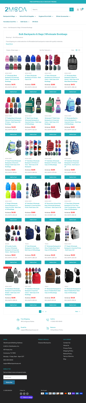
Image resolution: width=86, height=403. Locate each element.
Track (27, 243)
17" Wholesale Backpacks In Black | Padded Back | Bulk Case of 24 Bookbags (72, 290)
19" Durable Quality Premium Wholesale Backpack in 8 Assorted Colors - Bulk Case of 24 (12, 249)
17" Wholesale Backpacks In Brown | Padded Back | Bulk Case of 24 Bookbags (53, 290)
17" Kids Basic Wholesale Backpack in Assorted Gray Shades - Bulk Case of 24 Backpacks (13, 291)
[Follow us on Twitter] (24, 393)
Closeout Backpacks (44, 343)
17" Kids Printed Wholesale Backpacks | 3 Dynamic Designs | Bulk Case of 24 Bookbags (13, 163)
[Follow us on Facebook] (21, 393)
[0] (81, 9)
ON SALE (35, 21)
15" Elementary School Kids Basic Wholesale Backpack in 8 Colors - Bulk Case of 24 (53, 205)
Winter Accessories (62, 16)
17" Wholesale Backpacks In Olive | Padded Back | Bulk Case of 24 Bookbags (53, 248)
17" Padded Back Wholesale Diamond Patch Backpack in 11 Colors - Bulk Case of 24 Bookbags (13, 121)
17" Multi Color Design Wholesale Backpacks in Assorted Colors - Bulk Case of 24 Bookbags (33, 121)
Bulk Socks (24, 21)
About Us (66, 345)
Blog (64, 359)
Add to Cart (13, 92)
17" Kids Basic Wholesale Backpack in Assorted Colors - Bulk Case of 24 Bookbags (32, 291)
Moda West (8, 73)
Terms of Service (68, 356)
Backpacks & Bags (9, 16)
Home (5, 27)
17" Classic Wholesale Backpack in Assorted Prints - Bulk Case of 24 (72, 248)
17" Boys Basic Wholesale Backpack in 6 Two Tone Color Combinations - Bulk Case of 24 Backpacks (72, 206)
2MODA (7, 243)
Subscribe (9, 382)
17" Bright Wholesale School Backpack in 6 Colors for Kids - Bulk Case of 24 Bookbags (13, 206)
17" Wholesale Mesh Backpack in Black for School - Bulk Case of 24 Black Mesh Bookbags (71, 78)
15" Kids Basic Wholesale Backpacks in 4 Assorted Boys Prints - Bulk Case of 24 (72, 163)
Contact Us (66, 343)
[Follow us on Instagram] (27, 393)
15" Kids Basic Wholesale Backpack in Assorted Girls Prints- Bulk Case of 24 (32, 205)
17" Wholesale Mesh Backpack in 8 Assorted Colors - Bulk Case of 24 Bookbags (12, 78)
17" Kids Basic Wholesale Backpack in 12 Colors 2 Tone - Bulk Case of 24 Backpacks (32, 163)
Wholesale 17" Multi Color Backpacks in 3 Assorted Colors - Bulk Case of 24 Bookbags (52, 121)
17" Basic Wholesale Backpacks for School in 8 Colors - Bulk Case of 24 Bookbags (52, 78)
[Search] (71, 9)
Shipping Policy (68, 351)
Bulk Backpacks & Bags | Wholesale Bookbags (20, 27)
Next (76, 311)
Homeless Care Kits (9, 21)
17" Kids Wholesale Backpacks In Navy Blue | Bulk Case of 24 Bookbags (32, 248)
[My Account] (78, 9)
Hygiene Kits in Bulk (45, 16)
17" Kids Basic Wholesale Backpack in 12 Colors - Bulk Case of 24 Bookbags (53, 163)
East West (28, 286)
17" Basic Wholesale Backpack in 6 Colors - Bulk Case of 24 (33, 77)
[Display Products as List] (79, 50)
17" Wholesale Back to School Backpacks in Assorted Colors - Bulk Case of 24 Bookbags (72, 121)
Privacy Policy (67, 348)
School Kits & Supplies (27, 16)
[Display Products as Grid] (76, 50)
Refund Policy (67, 353)
